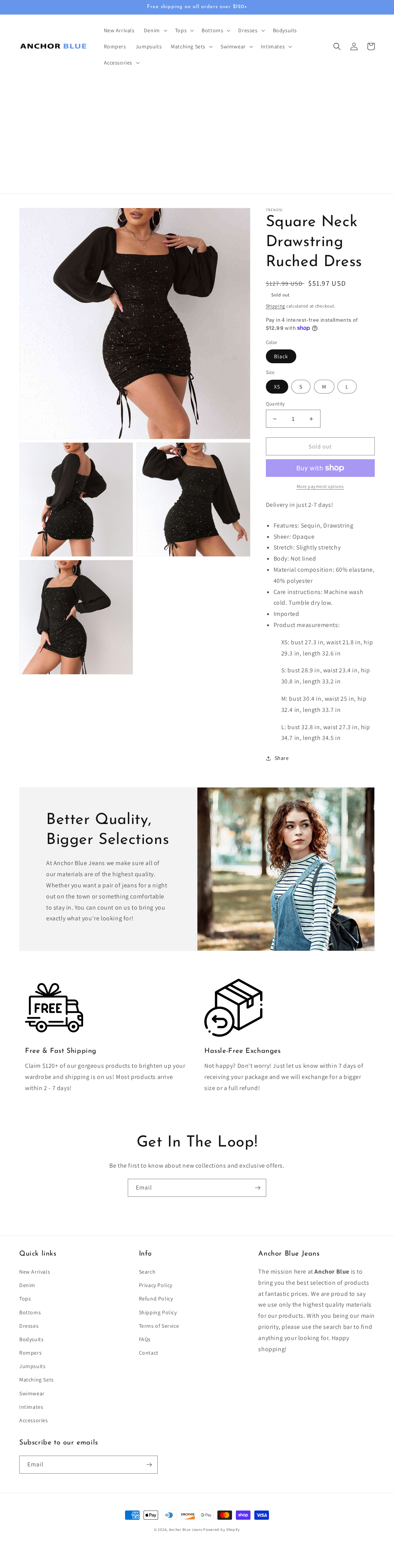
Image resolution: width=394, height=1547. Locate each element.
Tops (25, 1298)
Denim (27, 1285)
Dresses (28, 1325)
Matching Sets (36, 1379)
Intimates (31, 1406)
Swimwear (32, 1393)
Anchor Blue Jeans (185, 1529)
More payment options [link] (320, 486)
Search (147, 1271)
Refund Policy (156, 1298)
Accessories (33, 1420)
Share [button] (282, 757)
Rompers (30, 1352)
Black (281, 356)
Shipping (275, 306)
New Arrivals (34, 1271)
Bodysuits (31, 1339)
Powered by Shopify (221, 1529)
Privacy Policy (155, 1285)
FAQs (145, 1339)
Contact (149, 1352)
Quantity (275, 403)
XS (277, 386)
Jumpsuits (32, 1366)
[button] (154, 30)
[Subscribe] (257, 1188)
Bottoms (30, 1312)
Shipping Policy (158, 1312)
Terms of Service (159, 1325)
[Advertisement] (197, 136)
